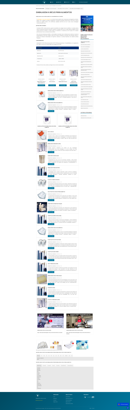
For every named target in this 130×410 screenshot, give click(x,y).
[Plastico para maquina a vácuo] (82, 345)
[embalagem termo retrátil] (42, 175)
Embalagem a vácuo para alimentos (85, 42)
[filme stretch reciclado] (42, 163)
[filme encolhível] (42, 295)
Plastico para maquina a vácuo (86, 84)
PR (51, 355)
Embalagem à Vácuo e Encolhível (86, 117)
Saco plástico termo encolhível (63, 8)
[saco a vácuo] (42, 139)
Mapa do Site (55, 401)
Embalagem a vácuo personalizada (86, 57)
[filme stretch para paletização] (42, 211)
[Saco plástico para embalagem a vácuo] (56, 345)
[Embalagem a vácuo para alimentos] (46, 119)
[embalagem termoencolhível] (42, 151)
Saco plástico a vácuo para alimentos (87, 72)
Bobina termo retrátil (84, 108)
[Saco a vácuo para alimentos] (43, 345)
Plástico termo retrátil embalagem (86, 86)
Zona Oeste (49, 365)
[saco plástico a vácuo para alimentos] (42, 199)
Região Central (39, 365)
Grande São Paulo (63, 365)
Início (52, 2)
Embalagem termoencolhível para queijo (86, 82)
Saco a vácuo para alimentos (85, 44)
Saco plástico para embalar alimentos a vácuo (85, 94)
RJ (41, 355)
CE (63, 355)
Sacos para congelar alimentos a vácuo (86, 67)
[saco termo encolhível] (42, 271)
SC (53, 355)
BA (60, 355)
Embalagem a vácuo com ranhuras (86, 53)
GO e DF (66, 355)
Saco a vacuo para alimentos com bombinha (86, 77)
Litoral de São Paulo (70, 365)
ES (46, 355)
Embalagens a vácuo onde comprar (86, 64)
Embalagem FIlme (83, 115)
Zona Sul (53, 365)
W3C (91, 408)
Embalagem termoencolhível (85, 51)
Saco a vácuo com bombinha (85, 46)
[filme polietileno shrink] (42, 259)
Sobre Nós (59, 2)
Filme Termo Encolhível (69, 403)
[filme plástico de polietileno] (42, 247)
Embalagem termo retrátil (85, 74)
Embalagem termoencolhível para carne (86, 89)
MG (44, 355)
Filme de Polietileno (69, 400)
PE (58, 355)
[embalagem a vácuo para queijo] (42, 283)
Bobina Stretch (68, 401)
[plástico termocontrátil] (42, 187)
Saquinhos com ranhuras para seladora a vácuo (86, 70)
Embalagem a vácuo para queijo (51, 8)
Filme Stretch (68, 396)
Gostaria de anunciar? (83, 2)
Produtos (67, 2)
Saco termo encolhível (84, 99)
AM (69, 355)
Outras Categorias (86, 112)
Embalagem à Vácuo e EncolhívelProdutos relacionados (87, 36)
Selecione (38, 355)
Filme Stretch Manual (69, 398)
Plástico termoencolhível (85, 55)
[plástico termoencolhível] (42, 307)
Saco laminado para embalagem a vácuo (86, 97)
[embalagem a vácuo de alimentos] (42, 235)
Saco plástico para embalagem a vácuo (76, 8)
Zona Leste (57, 365)
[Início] (44, 2)
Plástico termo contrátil (85, 101)
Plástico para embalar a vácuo (86, 59)
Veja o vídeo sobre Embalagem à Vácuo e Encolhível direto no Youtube (49, 332)
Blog (74, 2)
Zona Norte (44, 365)
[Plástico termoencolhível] (69, 345)
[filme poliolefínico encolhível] (42, 223)
